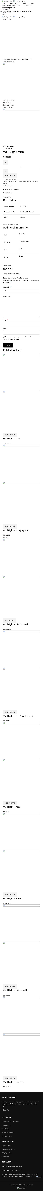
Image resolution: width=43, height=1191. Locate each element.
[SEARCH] (40, 7)
